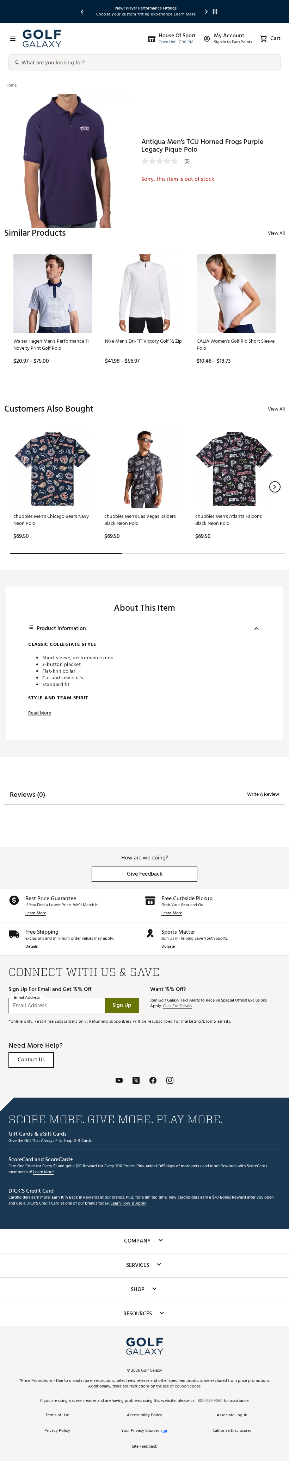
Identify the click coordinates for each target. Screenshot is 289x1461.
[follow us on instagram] (170, 1081)
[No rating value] (162, 161)
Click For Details (177, 1006)
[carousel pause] (215, 11)
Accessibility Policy (144, 1415)
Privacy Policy (57, 1431)
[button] (275, 487)
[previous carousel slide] (82, 11)
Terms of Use (57, 1415)
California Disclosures (232, 1431)
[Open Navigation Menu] (13, 39)
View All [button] (276, 233)
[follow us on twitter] (136, 1081)
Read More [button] (39, 713)
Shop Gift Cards (77, 1141)
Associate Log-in (232, 1415)
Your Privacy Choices (140, 1431)
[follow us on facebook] (153, 1081)
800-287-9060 (210, 1401)
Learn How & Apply (128, 1204)
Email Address (27, 998)
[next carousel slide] (206, 11)
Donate (168, 947)
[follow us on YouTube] (119, 1081)
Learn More (35, 913)
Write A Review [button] (263, 794)
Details (31, 947)
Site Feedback (144, 1447)
